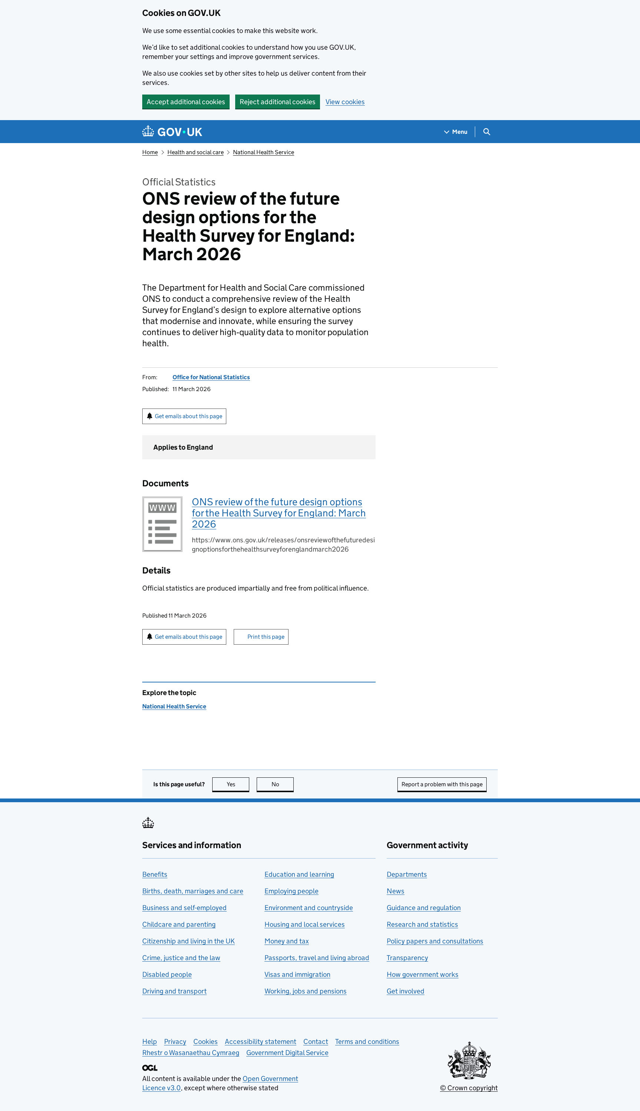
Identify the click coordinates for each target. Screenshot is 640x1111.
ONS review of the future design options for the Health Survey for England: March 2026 (279, 513)
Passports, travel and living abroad (316, 957)
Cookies (205, 1041)
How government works (423, 974)
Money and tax (286, 941)
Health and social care (195, 152)
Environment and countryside (308, 907)
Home (150, 152)
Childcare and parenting (179, 924)
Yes (238, 784)
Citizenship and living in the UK (188, 941)
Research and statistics (422, 924)
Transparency (407, 957)
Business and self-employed (184, 907)
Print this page (265, 636)
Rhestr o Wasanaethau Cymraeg (190, 1052)
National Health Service (263, 152)
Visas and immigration (297, 974)
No (282, 784)
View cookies (345, 101)
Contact (315, 1041)
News (395, 891)
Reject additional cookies (278, 101)
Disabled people (167, 974)
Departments (407, 874)
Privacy (175, 1041)
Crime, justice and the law (181, 957)
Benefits (154, 874)
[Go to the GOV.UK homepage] (172, 132)
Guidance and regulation (424, 907)
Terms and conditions (367, 1041)
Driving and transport (174, 991)
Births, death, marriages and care (192, 891)
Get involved (405, 991)
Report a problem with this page (442, 784)
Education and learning (299, 874)
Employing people (291, 891)
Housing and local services (304, 924)
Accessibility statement (260, 1041)
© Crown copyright (469, 1088)
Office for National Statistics (211, 377)
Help (149, 1041)
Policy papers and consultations (435, 941)
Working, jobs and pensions (305, 991)
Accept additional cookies (186, 101)
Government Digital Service (287, 1052)
